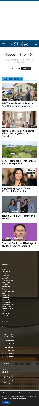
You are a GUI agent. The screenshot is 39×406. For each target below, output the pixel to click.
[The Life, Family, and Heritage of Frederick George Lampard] (19, 232)
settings (23, 399)
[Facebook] (2, 322)
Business (5, 157)
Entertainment (6, 185)
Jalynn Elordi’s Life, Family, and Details (18, 217)
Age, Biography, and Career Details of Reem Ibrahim (16, 189)
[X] (7, 326)
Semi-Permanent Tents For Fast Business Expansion (19, 162)
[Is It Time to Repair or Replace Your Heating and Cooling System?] (19, 92)
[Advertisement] (19, 20)
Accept (6, 402)
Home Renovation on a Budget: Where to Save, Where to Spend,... (18, 133)
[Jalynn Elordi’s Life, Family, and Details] (19, 204)
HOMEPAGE (26, 68)
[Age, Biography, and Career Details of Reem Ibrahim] (19, 177)
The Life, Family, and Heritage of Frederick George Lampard (19, 244)
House (4, 100)
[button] (3, 44)
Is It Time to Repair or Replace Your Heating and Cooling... (17, 104)
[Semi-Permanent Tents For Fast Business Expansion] (19, 149)
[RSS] (2, 326)
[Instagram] (7, 322)
